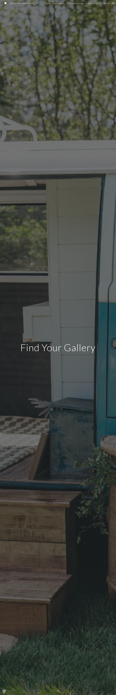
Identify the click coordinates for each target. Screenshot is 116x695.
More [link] (104, 3)
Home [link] (47, 3)
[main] (58, 347)
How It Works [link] (58, 3)
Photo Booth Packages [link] (75, 3)
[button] (113, 3)
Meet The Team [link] (93, 3)
